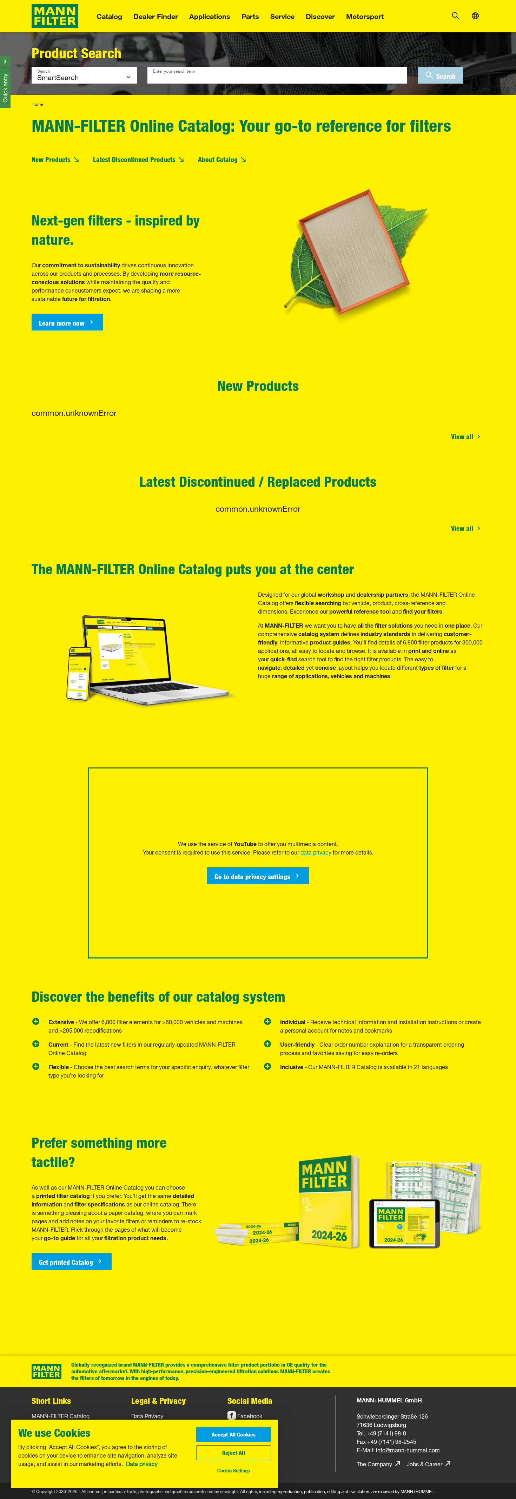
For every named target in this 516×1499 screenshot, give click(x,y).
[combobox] (277, 75)
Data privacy (142, 1463)
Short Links (51, 1400)
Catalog (109, 15)
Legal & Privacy (158, 1400)
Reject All (233, 1452)
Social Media (249, 1400)
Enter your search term (174, 70)
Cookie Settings (233, 1470)
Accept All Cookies (234, 1434)
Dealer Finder (155, 15)
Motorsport (365, 15)
